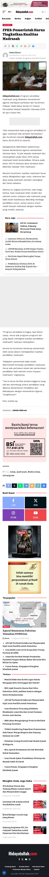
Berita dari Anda (39, 788)
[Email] (25, 46)
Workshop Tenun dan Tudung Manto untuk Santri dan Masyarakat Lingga (17, 789)
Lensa (36, 804)
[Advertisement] (24, 121)
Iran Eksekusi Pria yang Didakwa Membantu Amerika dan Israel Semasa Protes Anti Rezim (22, 711)
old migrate (8, 475)
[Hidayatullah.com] (24, 12)
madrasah (22, 472)
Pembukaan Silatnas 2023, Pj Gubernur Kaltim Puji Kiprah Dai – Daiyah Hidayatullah (21, 266)
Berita (6, 626)
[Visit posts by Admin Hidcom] (5, 55)
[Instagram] (13, 515)
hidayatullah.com (33, 137)
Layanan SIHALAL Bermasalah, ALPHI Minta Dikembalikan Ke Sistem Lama (23, 241)
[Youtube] (35, 515)
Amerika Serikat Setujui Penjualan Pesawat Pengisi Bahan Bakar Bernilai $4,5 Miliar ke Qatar (24, 659)
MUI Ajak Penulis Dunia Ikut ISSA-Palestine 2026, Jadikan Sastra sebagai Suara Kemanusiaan (22, 691)
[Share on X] (13, 46)
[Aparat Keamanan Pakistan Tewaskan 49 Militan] (24, 615)
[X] (35, 503)
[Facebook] (13, 503)
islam (13, 472)
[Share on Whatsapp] (17, 46)
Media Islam (34, 472)
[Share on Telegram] (21, 46)
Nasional (7, 25)
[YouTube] (26, 859)
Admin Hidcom (15, 52)
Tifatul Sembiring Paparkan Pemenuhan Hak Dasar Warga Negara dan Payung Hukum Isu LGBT (24, 732)
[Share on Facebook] (9, 46)
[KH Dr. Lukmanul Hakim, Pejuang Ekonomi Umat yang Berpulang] (11, 227)
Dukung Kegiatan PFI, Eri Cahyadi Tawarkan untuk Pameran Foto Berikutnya (16, 830)
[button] (5, 12)
